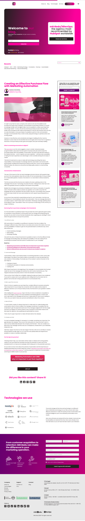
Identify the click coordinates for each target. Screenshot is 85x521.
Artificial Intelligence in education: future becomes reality (23, 247)
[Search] (79, 62)
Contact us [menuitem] (19, 484)
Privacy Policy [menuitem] (7, 491)
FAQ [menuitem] (17, 486)
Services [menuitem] (61, 4)
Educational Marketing (10, 68)
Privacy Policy (61, 462)
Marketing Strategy (22, 67)
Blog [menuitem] (48, 4)
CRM (15, 67)
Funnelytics (32, 67)
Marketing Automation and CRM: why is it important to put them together (28, 246)
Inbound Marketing (22, 68)
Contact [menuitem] (69, 4)
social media (45, 67)
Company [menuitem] (7, 482)
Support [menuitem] (18, 482)
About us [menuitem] (43, 4)
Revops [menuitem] (6, 488)
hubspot (6, 67)
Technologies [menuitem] (54, 4)
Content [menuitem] (31, 482)
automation (10, 149)
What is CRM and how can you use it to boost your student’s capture (26, 249)
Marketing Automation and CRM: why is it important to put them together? (27, 358)
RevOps (38, 67)
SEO (11, 67)
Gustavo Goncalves (14, 90)
